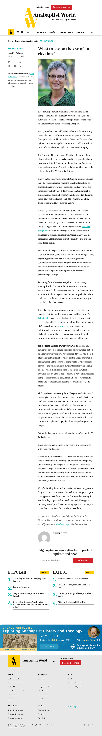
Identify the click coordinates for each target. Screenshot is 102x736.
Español (52, 32)
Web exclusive (15, 48)
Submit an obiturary (15, 718)
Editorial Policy (13, 687)
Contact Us (52, 725)
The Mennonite (45, 41)
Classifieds (41, 718)
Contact (10, 699)
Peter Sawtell (44, 318)
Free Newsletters (84, 32)
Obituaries (41, 714)
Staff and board (13, 679)
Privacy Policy (35, 725)
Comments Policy (44, 725)
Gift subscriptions (44, 691)
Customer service (44, 695)
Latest (30, 32)
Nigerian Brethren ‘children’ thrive (72, 602)
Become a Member (61, 7)
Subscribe (39, 7)
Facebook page (62, 524)
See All (44, 572)
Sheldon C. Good (60, 533)
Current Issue (66, 32)
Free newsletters (44, 710)
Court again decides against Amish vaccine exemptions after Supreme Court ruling (30, 604)
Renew (47, 7)
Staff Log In (73, 706)
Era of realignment (21, 587)
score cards (65, 326)
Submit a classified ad (15, 714)
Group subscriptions (45, 687)
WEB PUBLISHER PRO (19, 727)
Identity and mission (15, 683)
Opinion (40, 32)
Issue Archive (42, 699)
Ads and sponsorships (15, 710)
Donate (70, 679)
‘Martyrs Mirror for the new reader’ (73, 579)
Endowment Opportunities (76, 687)
